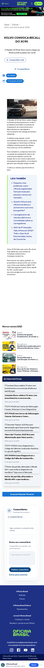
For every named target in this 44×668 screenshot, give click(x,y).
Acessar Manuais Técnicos (22, 487)
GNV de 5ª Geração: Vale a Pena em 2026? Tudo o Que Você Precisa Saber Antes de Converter (23, 226)
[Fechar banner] (41, 665)
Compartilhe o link (16, 53)
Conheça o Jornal (22, 612)
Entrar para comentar (18, 567)
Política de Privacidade (33, 650)
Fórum (22, 591)
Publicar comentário (19, 562)
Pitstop (15, 17)
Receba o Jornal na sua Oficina (22, 616)
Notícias (22, 588)
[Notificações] (32, 4)
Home (6, 17)
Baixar (34, 665)
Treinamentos (22, 602)
